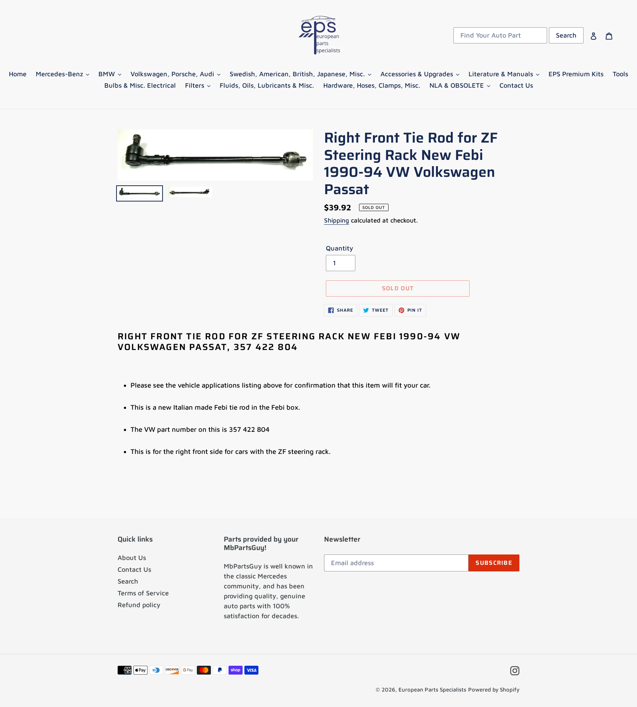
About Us (132, 557)
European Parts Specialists (432, 689)
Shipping (336, 220)
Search (128, 581)
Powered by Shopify (493, 689)
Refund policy (139, 605)
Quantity (339, 248)
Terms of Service (143, 593)
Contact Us (134, 569)
